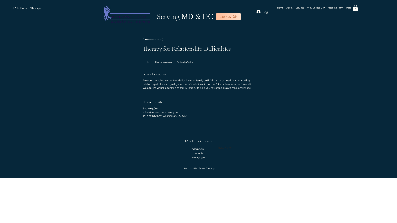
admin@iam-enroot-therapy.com (198, 153)
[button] (355, 8)
